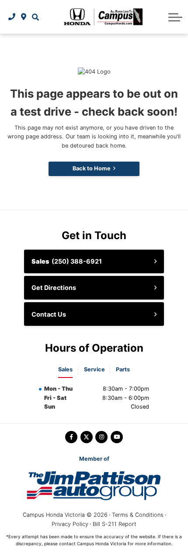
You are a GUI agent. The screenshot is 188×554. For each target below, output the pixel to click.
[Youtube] (117, 437)
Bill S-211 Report (114, 524)
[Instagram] (101, 437)
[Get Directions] (23, 16)
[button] (35, 16)
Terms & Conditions (138, 515)
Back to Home (92, 168)
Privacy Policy (70, 524)
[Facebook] (71, 437)
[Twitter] (86, 437)
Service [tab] (94, 369)
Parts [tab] (123, 369)
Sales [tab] (65, 369)
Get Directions (53, 287)
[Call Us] (12, 16)
